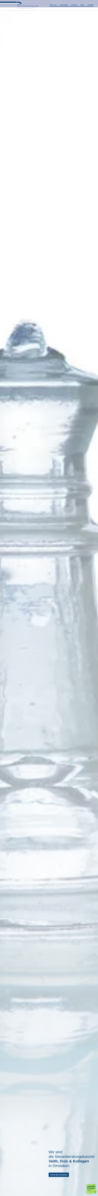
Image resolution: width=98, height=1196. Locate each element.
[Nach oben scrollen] (24, 5)
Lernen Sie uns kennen (58, 1175)
